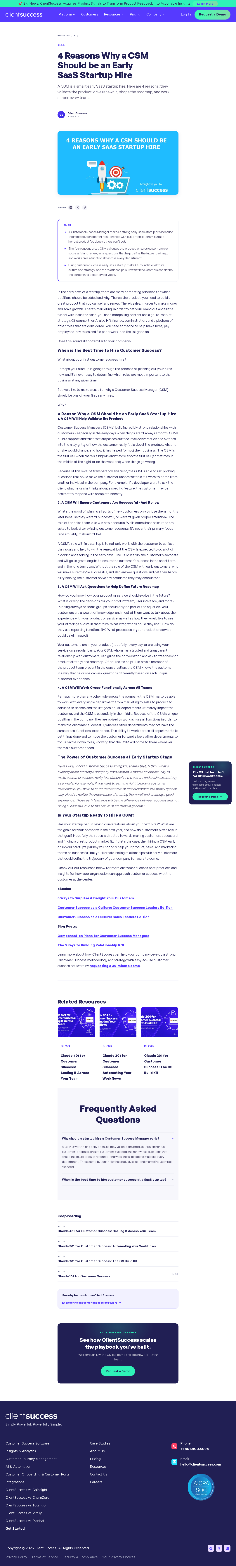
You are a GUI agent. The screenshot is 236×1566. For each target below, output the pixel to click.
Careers (96, 1482)
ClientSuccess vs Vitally (24, 1513)
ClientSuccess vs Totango (26, 1505)
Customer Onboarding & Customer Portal (38, 1474)
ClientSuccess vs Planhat (25, 1521)
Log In (186, 14)
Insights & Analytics (21, 1451)
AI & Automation (18, 1466)
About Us (97, 1451)
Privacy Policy (16, 1557)
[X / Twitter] (219, 1548)
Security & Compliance (80, 1557)
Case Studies (100, 1443)
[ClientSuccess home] (24, 15)
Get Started (15, 1528)
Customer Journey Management (31, 1459)
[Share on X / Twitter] (77, 207)
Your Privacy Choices (118, 1557)
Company (153, 14)
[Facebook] (211, 1548)
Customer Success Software (27, 1443)
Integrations (15, 1482)
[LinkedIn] (227, 1548)
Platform (65, 14)
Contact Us (98, 1474)
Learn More (205, 3)
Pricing (135, 14)
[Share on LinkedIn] (70, 207)
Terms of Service (45, 1557)
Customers (89, 14)
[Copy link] (84, 207)
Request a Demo (212, 14)
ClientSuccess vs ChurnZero (27, 1497)
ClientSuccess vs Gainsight (26, 1490)
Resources (112, 14)
